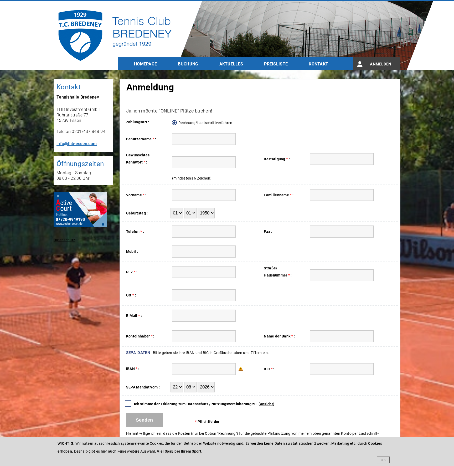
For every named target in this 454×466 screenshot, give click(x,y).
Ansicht (266, 404)
